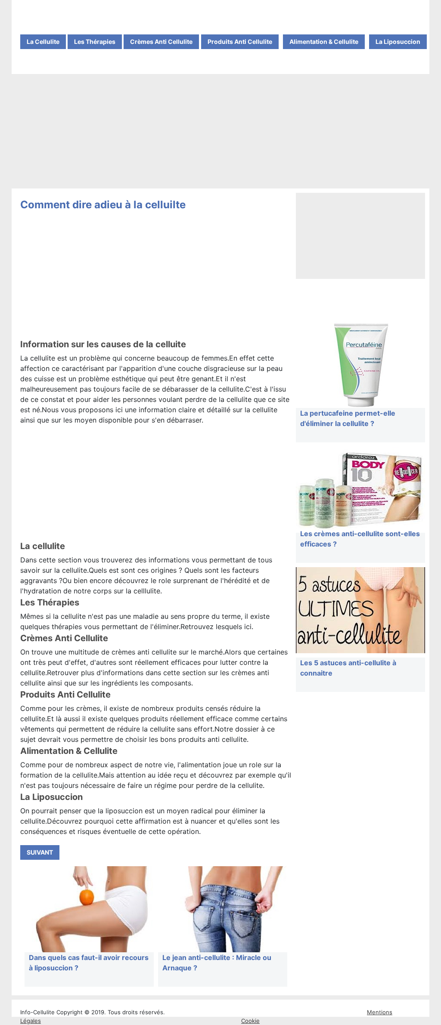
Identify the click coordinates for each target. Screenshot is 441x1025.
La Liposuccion (398, 41)
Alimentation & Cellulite (323, 41)
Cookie (250, 1020)
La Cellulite (43, 41)
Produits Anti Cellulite (240, 41)
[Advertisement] (220, 132)
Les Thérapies (94, 41)
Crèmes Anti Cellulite (161, 41)
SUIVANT (40, 852)
